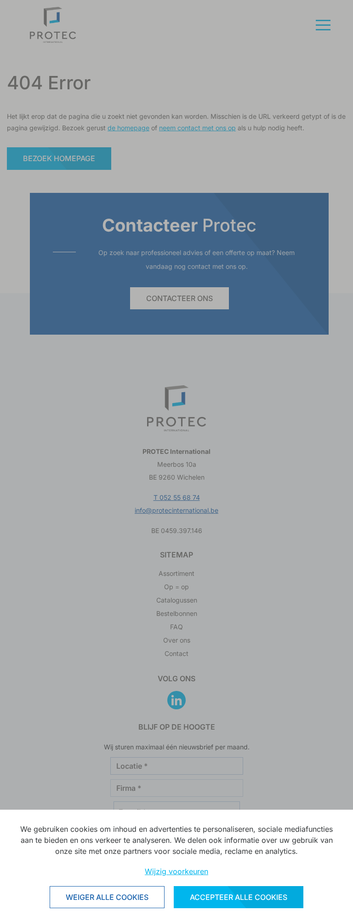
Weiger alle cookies (107, 897)
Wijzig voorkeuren (176, 871)
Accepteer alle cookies (238, 897)
